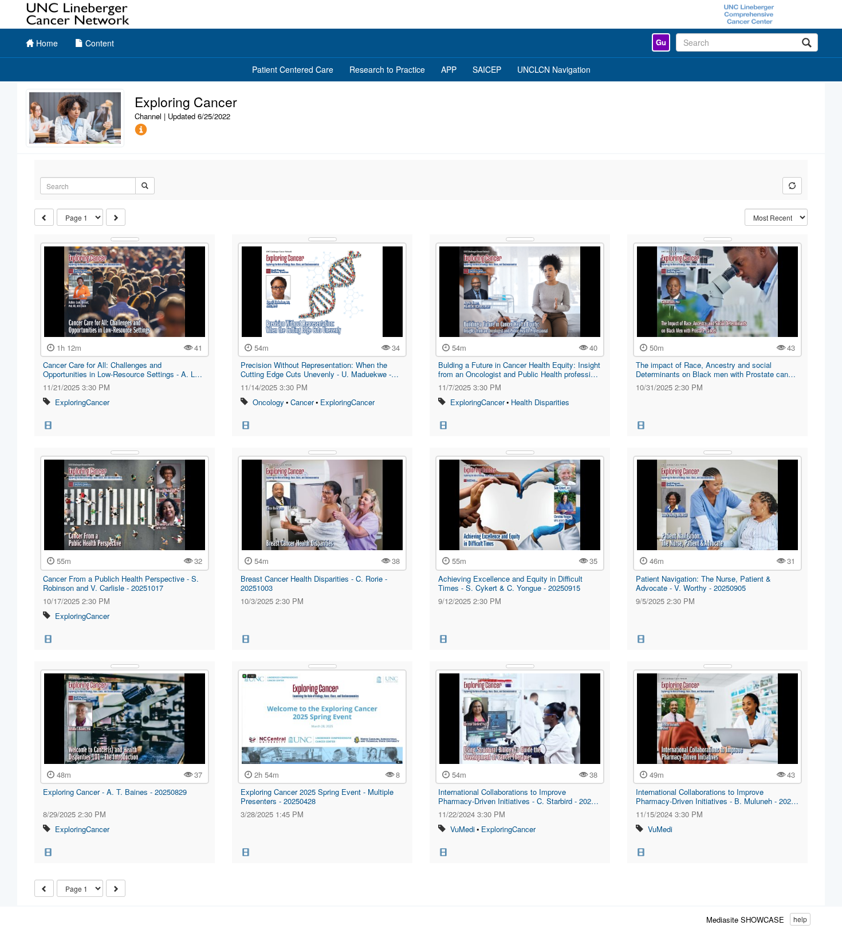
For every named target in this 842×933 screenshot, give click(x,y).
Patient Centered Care (292, 69)
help (800, 919)
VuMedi (462, 829)
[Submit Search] (145, 185)
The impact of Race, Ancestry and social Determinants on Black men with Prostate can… (716, 369)
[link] (661, 42)
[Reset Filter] (792, 185)
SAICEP (487, 69)
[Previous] (44, 217)
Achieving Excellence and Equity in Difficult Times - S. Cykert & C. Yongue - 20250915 (510, 583)
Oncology (268, 402)
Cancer (302, 402)
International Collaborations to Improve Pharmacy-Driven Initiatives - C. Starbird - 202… (518, 796)
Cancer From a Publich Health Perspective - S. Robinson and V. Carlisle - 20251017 (121, 583)
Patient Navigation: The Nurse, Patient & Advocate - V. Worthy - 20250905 (703, 583)
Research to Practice (387, 69)
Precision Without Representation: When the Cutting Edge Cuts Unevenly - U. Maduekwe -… (320, 369)
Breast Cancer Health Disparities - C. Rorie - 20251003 (314, 583)
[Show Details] (125, 239)
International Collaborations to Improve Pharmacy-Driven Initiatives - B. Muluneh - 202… (717, 796)
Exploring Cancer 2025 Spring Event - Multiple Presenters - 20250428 (317, 796)
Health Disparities (540, 402)
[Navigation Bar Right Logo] (749, 14)
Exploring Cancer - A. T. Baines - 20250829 (115, 791)
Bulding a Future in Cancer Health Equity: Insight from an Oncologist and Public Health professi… (519, 369)
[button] (141, 129)
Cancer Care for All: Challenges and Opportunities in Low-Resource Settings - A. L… (122, 369)
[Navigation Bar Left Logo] (79, 14)
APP (449, 69)
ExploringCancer (82, 402)
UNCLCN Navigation (554, 69)
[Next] (115, 217)
